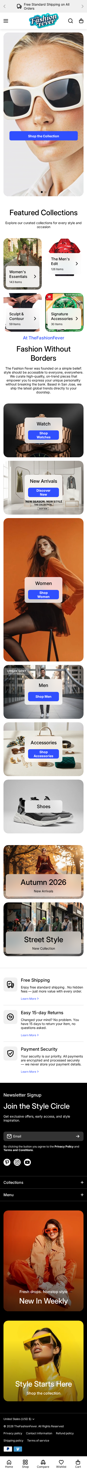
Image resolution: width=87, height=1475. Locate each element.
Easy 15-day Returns (42, 1012)
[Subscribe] (78, 1136)
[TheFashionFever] (43, 21)
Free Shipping (35, 980)
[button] (5, 6)
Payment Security (39, 1049)
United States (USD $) (17, 1419)
